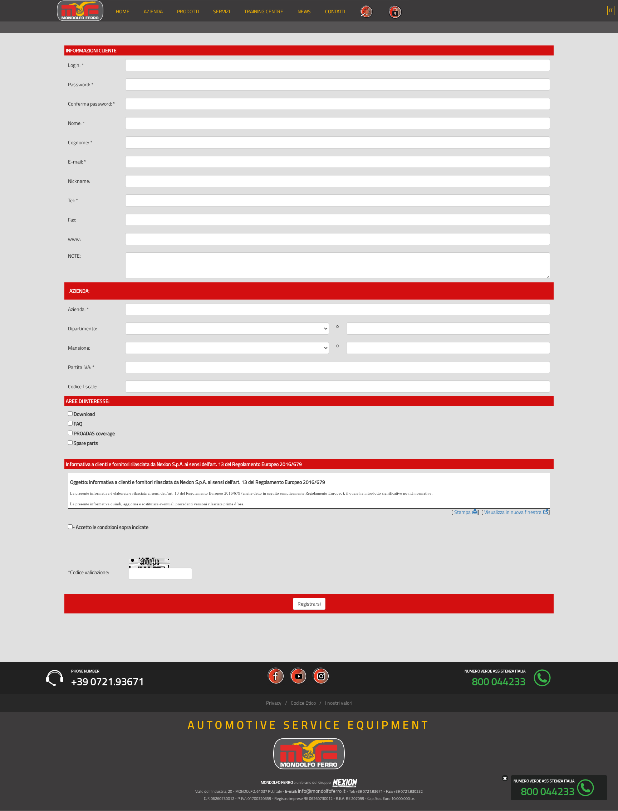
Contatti (335, 11)
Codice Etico (303, 702)
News (304, 11)
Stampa (462, 512)
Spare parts (86, 443)
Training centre (263, 11)
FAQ (78, 423)
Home (122, 11)
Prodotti (188, 11)
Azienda (153, 11)
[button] (610, 10)
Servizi (221, 11)
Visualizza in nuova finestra (512, 512)
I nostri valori (338, 702)
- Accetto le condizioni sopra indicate (110, 527)
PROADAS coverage (94, 433)
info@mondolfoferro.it (321, 791)
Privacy (273, 702)
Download (84, 414)
